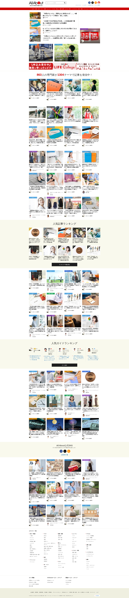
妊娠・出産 (60, 554)
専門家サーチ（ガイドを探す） (34, 580)
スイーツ (59, 565)
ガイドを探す (97, 5)
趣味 (82, 8)
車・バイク (95, 8)
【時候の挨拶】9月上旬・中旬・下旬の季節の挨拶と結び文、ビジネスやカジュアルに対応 (78, 357)
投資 (45, 537)
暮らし (57, 8)
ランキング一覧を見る (64, 264)
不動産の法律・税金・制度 (34, 554)
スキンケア (74, 537)
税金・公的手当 (47, 550)
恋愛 (87, 546)
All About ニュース (50, 580)
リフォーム (32, 539)
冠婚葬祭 (59, 548)
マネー (42, 8)
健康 (45, 8)
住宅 (39, 8)
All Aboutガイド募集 (32, 582)
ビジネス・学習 (68, 8)
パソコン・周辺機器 (90, 535)
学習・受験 (74, 561)
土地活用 (31, 550)
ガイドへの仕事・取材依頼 (34, 584)
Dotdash (97, 595)
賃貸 (30, 545)
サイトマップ (78, 5)
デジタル (53, 8)
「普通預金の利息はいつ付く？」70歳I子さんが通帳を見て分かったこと (64, 357)
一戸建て (31, 535)
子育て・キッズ (61, 558)
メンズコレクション (90, 554)
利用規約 (50, 592)
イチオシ (67, 584)
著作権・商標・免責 (73, 592)
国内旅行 (45, 561)
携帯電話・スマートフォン (91, 539)
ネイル (73, 543)
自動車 (45, 566)
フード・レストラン (61, 563)
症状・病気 (60, 537)
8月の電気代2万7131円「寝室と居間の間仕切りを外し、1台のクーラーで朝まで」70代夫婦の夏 (35, 357)
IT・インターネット (90, 541)
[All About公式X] (92, 2)
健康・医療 (60, 533)
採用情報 (36, 592)
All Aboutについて (65, 592)
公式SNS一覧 (90, 5)
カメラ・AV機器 (89, 537)
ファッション (86, 8)
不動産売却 (32, 552)
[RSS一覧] (96, 2)
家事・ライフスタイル (62, 544)
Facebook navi (68, 582)
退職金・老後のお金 (47, 548)
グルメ (91, 8)
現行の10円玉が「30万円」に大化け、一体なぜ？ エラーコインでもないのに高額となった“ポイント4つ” (49, 358)
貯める (45, 535)
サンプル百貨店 (68, 580)
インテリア (32, 543)
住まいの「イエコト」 (34, 556)
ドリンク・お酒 (61, 567)
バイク (45, 568)
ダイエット (74, 545)
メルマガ (84, 5)
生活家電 (59, 550)
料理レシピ (60, 546)
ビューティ (49, 8)
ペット (87, 568)
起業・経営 (74, 558)
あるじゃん (46, 553)
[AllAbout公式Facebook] (89, 2)
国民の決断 (31, 586)
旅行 (79, 8)
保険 (45, 539)
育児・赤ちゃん (61, 556)
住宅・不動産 (32, 533)
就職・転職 (74, 552)
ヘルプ (97, 592)
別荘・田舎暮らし (33, 548)
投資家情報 (41, 592)
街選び (31, 547)
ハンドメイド (60, 552)
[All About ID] (99, 2)
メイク (73, 535)
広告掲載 (45, 592)
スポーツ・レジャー (90, 567)
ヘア (73, 539)
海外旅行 (45, 559)
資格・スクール (75, 556)
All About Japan (50, 582)
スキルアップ (74, 554)
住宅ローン (46, 541)
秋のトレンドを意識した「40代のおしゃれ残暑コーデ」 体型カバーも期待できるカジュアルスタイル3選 (93, 357)
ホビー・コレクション (90, 565)
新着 (36, 8)
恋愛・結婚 (62, 8)
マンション (32, 537)
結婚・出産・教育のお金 (48, 546)
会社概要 (32, 592)
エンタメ (88, 561)
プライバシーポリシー (57, 592)
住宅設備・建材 (32, 541)
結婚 (87, 548)
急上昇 (33, 8)
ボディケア (74, 541)
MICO (73, 547)
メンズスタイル (74, 8)
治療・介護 (60, 539)
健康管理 (59, 535)
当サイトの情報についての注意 (83, 592)
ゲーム (87, 563)
